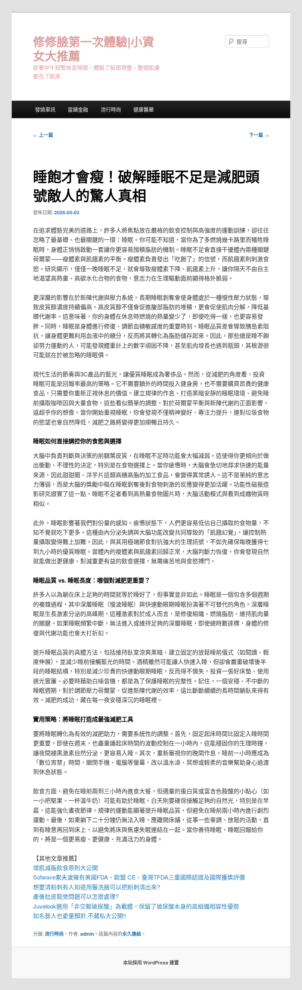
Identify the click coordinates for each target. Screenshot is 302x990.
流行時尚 (111, 109)
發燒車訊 (45, 109)
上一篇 (43, 134)
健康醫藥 (143, 109)
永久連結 (131, 933)
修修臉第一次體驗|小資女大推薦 (93, 48)
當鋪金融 (78, 109)
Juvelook (44, 906)
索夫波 (64, 877)
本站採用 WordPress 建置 (151, 962)
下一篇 (259, 134)
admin (87, 933)
